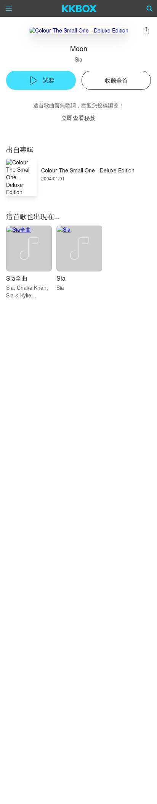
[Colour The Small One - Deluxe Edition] (78, 30)
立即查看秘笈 (78, 118)
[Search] (149, 8)
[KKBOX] (79, 8)
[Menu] (8, 8)
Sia (78, 59)
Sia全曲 (16, 278)
